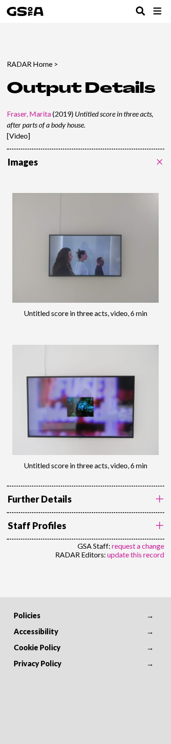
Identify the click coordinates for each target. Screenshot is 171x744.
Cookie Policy (37, 647)
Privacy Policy (38, 663)
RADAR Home (29, 63)
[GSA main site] (25, 11)
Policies (27, 615)
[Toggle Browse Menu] (157, 11)
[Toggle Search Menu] (140, 11)
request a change (138, 545)
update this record (135, 554)
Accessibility (36, 631)
